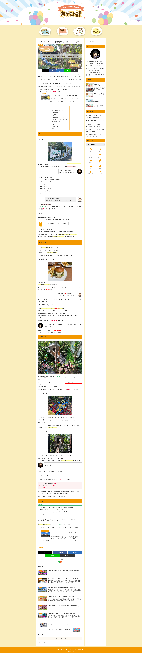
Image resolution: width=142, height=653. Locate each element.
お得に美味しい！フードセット (60, 117)
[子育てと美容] (97, 31)
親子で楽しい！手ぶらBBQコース (61, 119)
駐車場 (55, 114)
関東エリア (40, 547)
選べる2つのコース (57, 115)
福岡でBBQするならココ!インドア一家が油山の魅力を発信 (95, 130)
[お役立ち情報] (62, 31)
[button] (74, 70)
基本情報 (56, 112)
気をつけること (57, 126)
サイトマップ (68, 649)
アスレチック (57, 123)
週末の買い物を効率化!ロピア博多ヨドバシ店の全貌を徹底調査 (95, 135)
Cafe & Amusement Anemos (58, 110)
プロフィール (62, 649)
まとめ (54, 128)
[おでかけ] (45, 31)
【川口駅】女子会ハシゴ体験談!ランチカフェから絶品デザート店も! (95, 125)
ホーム (58, 649)
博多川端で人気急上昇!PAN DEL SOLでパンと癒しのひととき (95, 121)
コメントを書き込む (60, 638)
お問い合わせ (74, 649)
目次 (58, 108)
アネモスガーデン (56, 121)
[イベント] (79, 31)
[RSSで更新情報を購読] (61, 562)
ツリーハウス (57, 124)
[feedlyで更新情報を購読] (59, 562)
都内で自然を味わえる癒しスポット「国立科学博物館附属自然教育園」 (95, 116)
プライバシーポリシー (81, 649)
